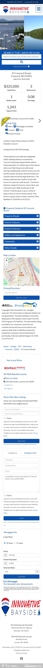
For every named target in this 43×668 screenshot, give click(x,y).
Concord (8, 349)
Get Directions (21, 298)
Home (5, 346)
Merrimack (27, 346)
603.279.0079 (18, 2)
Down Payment (10, 559)
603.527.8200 (34, 2)
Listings (13, 346)
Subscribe (21, 441)
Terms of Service (35, 522)
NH (19, 346)
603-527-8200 (11, 378)
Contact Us (8, 385)
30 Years (9, 543)
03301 (16, 349)
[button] (21, 62)
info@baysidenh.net (21, 650)
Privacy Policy (28, 522)
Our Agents (8, 388)
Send (21, 518)
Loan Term (8, 537)
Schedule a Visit (30, 453)
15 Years (19, 543)
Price (6, 551)
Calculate (21, 576)
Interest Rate (9, 568)
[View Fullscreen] (6, 269)
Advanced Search (20, 66)
